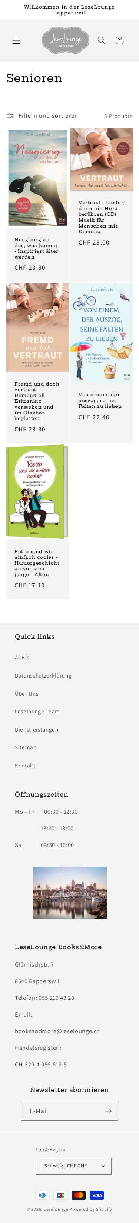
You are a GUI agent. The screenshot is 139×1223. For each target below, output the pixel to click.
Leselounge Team (37, 711)
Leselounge (56, 1209)
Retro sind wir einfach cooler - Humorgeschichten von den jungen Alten (36, 563)
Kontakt (25, 765)
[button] (16, 40)
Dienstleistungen (37, 729)
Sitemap (26, 747)
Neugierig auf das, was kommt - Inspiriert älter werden (36, 248)
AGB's (22, 657)
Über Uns (26, 693)
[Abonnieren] (109, 1111)
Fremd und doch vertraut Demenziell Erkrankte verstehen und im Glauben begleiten (36, 401)
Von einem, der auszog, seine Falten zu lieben (100, 400)
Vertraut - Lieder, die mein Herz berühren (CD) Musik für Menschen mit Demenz (102, 217)
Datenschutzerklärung (43, 675)
